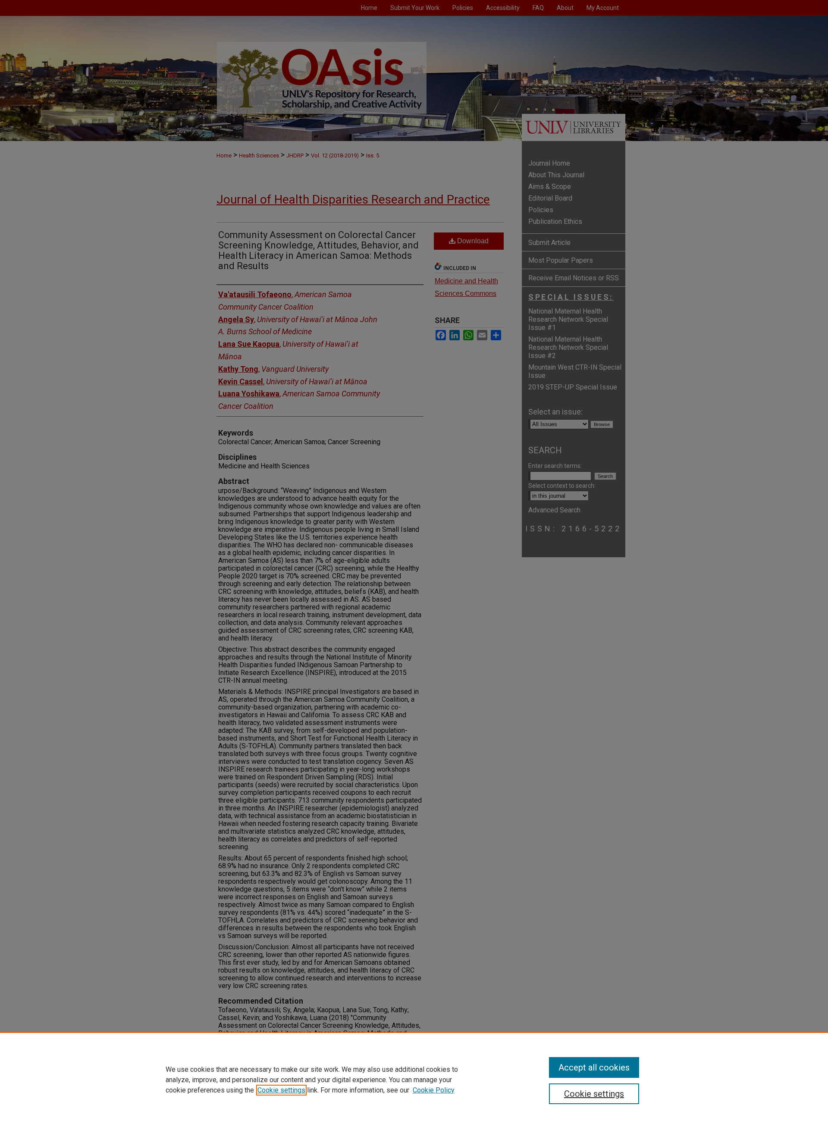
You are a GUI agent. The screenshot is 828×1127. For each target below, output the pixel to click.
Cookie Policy (434, 1090)
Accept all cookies (594, 1067)
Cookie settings (281, 1090)
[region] (414, 1079)
